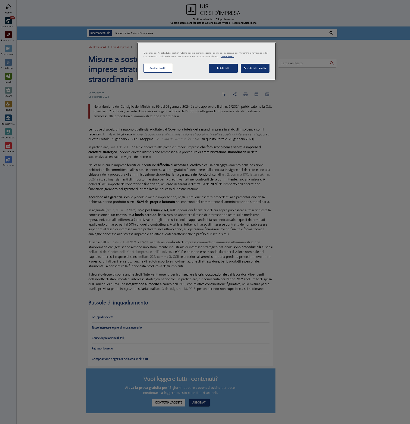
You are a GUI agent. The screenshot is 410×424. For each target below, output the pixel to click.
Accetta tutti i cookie (255, 68)
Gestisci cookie (157, 68)
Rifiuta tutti (223, 68)
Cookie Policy (227, 56)
